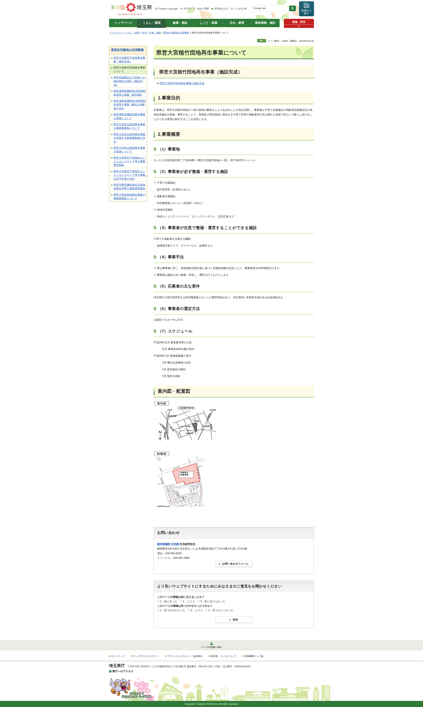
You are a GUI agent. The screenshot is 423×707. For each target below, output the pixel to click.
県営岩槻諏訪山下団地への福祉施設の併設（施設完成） (129, 81)
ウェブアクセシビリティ (146, 656)
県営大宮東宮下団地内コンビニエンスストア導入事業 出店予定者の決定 (130, 175)
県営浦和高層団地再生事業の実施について (129, 116)
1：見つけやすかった (172, 610)
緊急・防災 (299, 21)
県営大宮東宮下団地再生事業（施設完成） (129, 59)
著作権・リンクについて (223, 656)
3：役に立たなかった (213, 601)
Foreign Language (168, 8)
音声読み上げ (221, 8)
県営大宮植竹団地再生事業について (129, 69)
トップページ (116, 32)
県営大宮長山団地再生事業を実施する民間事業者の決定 (129, 138)
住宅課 (175, 544)
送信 (235, 619)
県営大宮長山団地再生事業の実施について (129, 149)
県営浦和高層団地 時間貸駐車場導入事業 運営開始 (130, 93)
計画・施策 (155, 32)
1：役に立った (168, 601)
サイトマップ (118, 656)
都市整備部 (163, 544)
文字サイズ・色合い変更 (196, 8)
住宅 (144, 32)
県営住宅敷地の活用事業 (176, 32)
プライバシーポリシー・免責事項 (185, 656)
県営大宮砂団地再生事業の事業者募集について (129, 196)
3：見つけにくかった (220, 610)
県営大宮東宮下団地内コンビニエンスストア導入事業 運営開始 (129, 161)
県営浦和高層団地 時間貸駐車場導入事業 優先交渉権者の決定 (130, 105)
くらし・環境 (132, 32)
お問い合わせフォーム (235, 563)
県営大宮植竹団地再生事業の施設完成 (181, 83)
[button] (299, 26)
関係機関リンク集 (254, 656)
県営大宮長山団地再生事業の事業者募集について (129, 126)
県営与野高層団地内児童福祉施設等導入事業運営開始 (129, 186)
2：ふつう (189, 601)
